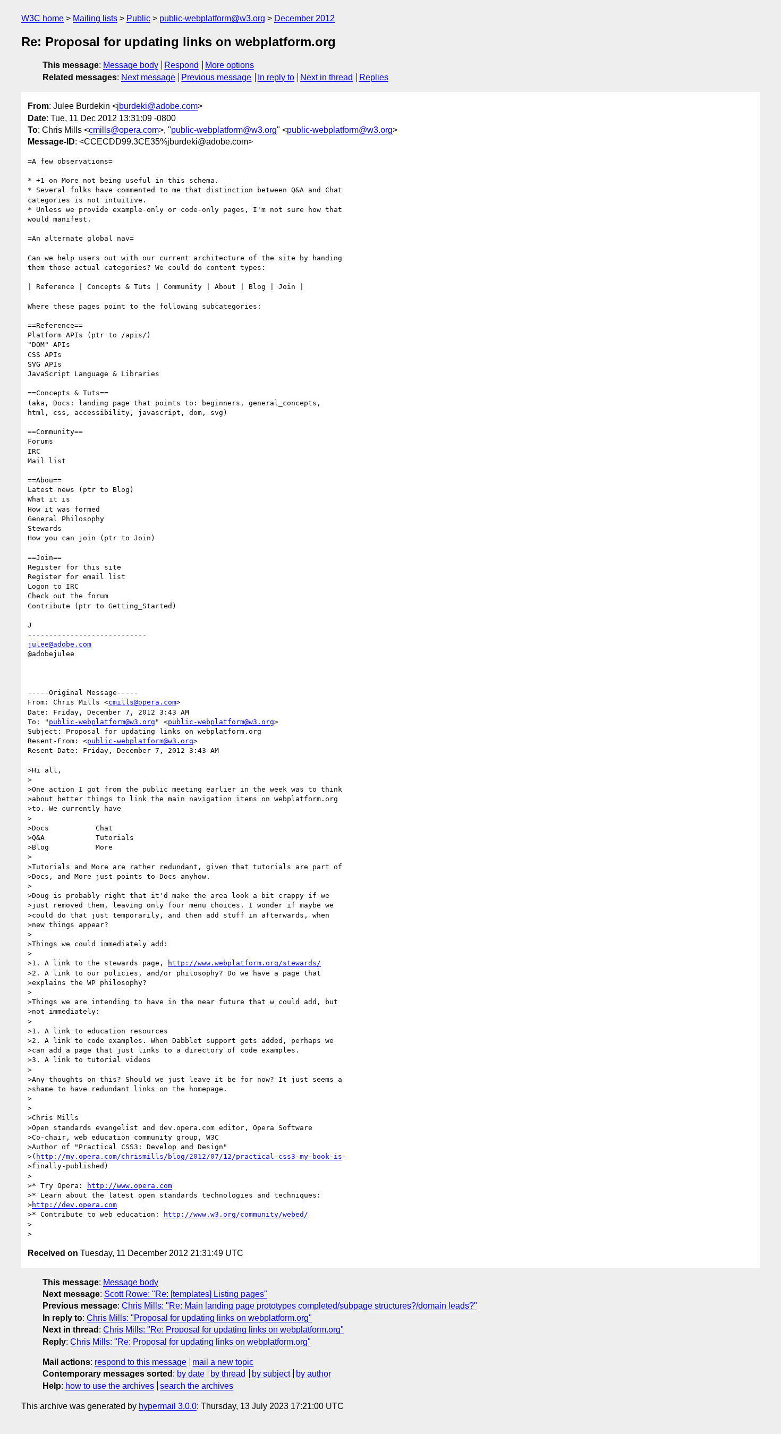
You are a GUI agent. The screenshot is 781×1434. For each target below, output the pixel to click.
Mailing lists (95, 18)
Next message (148, 77)
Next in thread (326, 77)
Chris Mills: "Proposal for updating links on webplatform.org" (199, 1317)
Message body (130, 65)
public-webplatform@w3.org (212, 18)
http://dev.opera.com (74, 1205)
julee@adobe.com (59, 644)
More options (229, 65)
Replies (373, 77)
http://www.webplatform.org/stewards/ (244, 963)
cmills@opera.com (124, 129)
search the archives (196, 1385)
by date (191, 1373)
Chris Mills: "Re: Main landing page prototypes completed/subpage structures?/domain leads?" (299, 1305)
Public (138, 18)
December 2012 (304, 18)
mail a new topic (222, 1362)
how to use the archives (109, 1385)
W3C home (42, 18)
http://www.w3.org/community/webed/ (236, 1214)
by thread (227, 1373)
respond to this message (140, 1362)
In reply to (276, 77)
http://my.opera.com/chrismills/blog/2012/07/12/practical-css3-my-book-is (189, 1156)
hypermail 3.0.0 (168, 1406)
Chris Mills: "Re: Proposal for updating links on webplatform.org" (223, 1329)
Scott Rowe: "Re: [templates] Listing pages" (185, 1294)
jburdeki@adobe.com (157, 106)
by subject (271, 1373)
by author (313, 1373)
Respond (181, 65)
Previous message (216, 77)
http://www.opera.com (129, 1186)
